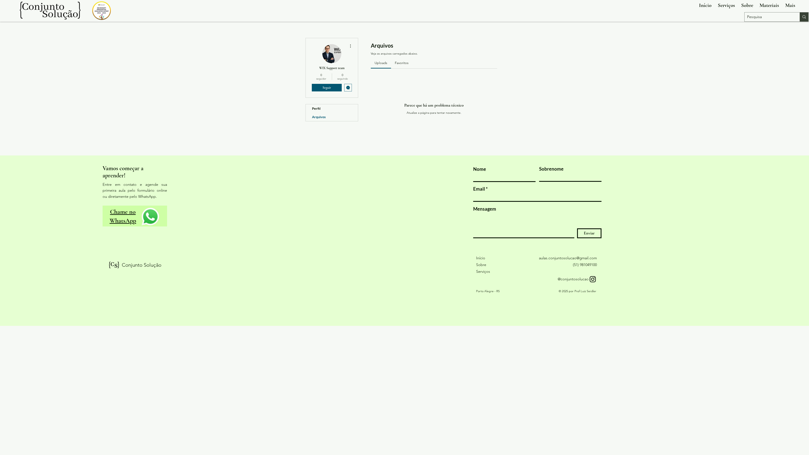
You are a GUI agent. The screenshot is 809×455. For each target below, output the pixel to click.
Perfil (316, 108)
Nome (479, 169)
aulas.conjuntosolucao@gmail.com (568, 258)
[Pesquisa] (804, 16)
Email (479, 189)
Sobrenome (551, 169)
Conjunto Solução (141, 265)
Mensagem (484, 209)
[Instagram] (593, 279)
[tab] (381, 63)
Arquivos (319, 117)
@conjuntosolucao (573, 279)
